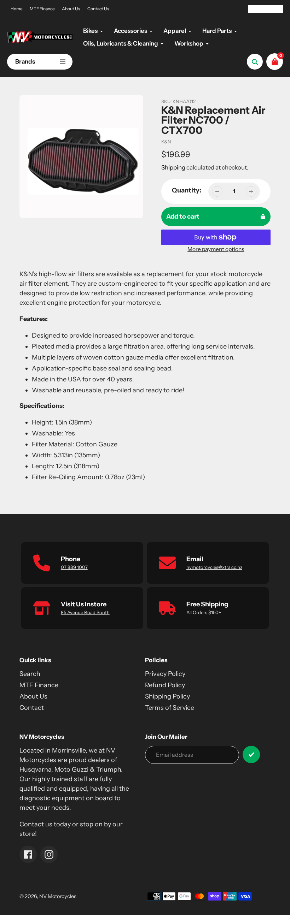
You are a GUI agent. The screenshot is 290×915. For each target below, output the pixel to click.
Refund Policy (165, 685)
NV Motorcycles (57, 896)
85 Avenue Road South (85, 612)
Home (17, 8)
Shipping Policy (167, 696)
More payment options (215, 249)
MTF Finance (42, 8)
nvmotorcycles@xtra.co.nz (214, 567)
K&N (166, 141)
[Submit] (251, 754)
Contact (31, 708)
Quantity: (186, 190)
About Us (71, 8)
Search (29, 674)
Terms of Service (169, 708)
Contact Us (98, 8)
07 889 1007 (74, 567)
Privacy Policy (165, 674)
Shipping (173, 167)
